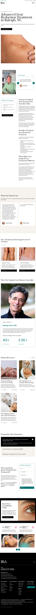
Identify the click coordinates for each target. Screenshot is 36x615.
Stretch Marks (20, 583)
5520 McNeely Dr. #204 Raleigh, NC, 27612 (26, 599)
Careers (19, 592)
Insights (34, 0)
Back (10, 590)
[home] (2, 3)
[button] (32, 3)
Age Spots (3, 590)
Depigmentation (4, 589)
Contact (31, 0)
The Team (20, 591)
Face (10, 583)
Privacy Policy (30, 602)
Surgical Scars (20, 584)
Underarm (11, 587)
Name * (22, 468)
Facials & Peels (3, 584)
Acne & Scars (3, 583)
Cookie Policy (11, 604)
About (26, 0)
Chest (11, 589)
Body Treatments (5, 11)
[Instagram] (34, 562)
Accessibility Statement (5, 604)
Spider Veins (20, 586)
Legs (10, 586)
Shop (28, 0)
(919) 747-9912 (7, 569)
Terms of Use (16, 604)
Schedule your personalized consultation (9, 510)
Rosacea (2, 587)
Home (1, 11)
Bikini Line (11, 584)
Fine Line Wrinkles (4, 586)
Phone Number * (23, 475)
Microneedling (3, 592)
